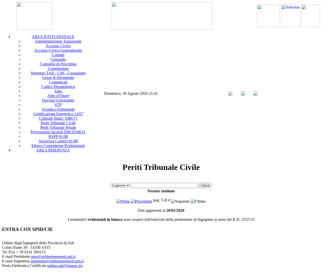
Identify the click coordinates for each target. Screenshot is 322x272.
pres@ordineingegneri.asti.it (53, 256)
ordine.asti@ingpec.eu (65, 265)
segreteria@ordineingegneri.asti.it (57, 261)
